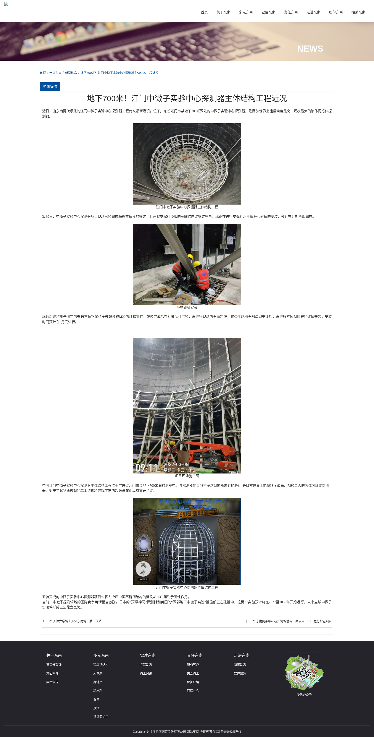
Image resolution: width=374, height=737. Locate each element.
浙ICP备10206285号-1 (227, 731)
